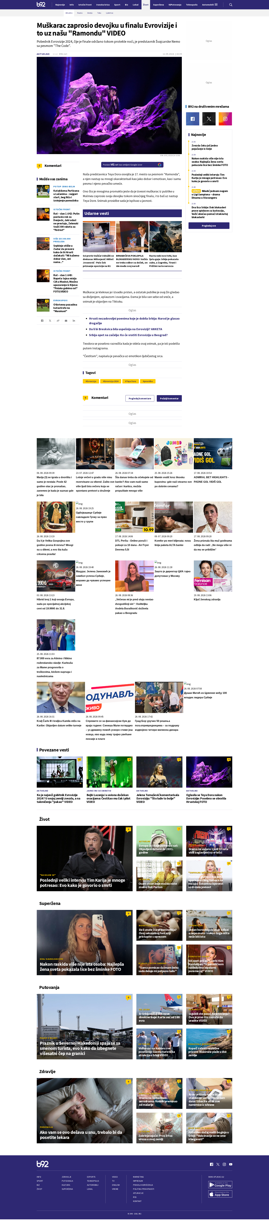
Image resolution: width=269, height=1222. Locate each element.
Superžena (67, 1189)
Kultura (66, 1185)
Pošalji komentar (169, 398)
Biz (38, 1185)
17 (47, 210)
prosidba (148, 381)
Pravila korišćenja (143, 1185)
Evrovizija (91, 381)
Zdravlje (66, 1177)
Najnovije (60, 4)
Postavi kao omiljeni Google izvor (122, 164)
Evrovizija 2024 (111, 381)
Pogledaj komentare (140, 398)
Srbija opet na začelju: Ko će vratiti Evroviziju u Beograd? (128, 335)
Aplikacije (138, 1193)
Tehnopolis (93, 1181)
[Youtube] (230, 1164)
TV (113, 1181)
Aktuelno (43, 54)
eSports (91, 1177)
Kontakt (137, 1201)
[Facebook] (192, 118)
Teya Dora (131, 381)
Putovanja (67, 1181)
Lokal (90, 1189)
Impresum (138, 1181)
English (116, 1185)
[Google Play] (220, 1185)
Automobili (92, 1185)
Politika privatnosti (143, 1189)
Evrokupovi (60, 300)
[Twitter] (209, 118)
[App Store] (220, 1194)
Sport (40, 1181)
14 (229, 759)
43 (47, 239)
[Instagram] (225, 118)
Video (115, 1177)
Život (39, 1189)
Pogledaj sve (209, 225)
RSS (135, 1197)
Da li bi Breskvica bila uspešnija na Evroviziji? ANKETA (125, 329)
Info (39, 1177)
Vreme (115, 1189)
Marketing (138, 1177)
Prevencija (46, 1127)
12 (79, 759)
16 (47, 271)
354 (46, 187)
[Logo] (41, 4)
